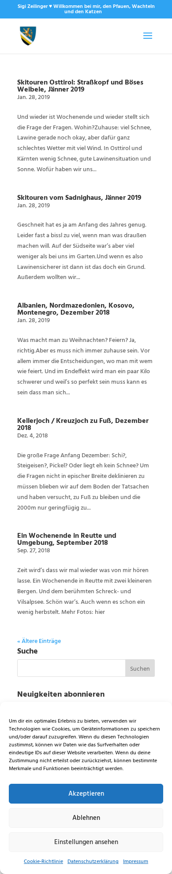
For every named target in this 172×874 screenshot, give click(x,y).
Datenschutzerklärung (93, 861)
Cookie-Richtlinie (43, 861)
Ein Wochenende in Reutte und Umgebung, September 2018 (66, 538)
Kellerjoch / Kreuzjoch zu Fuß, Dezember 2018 (83, 424)
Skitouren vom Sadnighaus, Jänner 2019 (79, 197)
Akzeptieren (86, 794)
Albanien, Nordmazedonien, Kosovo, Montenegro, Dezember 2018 (76, 308)
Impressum (135, 861)
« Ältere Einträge (39, 641)
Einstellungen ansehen (86, 842)
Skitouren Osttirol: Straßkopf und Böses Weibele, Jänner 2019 (80, 85)
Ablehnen (86, 818)
